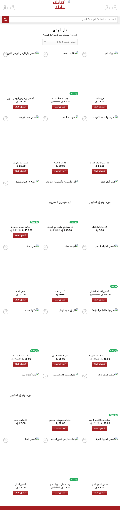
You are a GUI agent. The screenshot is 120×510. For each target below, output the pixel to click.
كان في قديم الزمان (60, 355)
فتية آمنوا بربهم (20, 420)
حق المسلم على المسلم (60, 420)
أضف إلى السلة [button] (99, 107)
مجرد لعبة (20, 291)
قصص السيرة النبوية (99, 484)
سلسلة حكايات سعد (20, 355)
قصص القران (20, 484)
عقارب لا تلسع (60, 162)
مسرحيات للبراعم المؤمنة (99, 355)
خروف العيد (99, 98)
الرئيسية (74, 35)
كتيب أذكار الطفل (99, 227)
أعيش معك (60, 291)
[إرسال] (5, 19)
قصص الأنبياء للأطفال (99, 291)
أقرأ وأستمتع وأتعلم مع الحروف (60, 227)
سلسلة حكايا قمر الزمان (99, 420)
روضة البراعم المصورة (20, 227)
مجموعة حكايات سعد (60, 98)
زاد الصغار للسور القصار (60, 484)
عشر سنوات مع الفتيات (99, 162)
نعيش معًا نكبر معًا (20, 162)
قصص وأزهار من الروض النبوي (20, 98)
